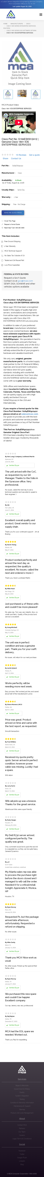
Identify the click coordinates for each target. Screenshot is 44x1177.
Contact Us (16, 158)
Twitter (22, 1154)
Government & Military (22, 1089)
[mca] (22, 1069)
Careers (22, 1135)
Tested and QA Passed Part (14, 260)
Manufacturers (17, 24)
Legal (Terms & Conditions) (22, 1139)
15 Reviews (21, 154)
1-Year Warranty (10, 246)
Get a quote (34, 154)
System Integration (22, 1096)
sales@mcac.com (29, 414)
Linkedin (22, 1161)
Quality (22, 1092)
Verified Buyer (13, 465)
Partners (22, 1128)
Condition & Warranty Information (22, 1103)
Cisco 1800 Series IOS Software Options (21, 30)
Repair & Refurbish (22, 1085)
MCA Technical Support (13, 251)
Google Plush (22, 1158)
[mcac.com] (10, 14)
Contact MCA (22, 1125)
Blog (22, 1164)
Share (5, 158)
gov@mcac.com (25, 281)
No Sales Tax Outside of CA (14, 255)
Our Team (22, 1132)
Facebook (22, 1151)
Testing (22, 1099)
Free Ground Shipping (12, 241)
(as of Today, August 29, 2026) (13, 183)
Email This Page (10, 221)
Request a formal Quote (12, 224)
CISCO (28, 24)
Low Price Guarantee (12, 265)
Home (5, 24)
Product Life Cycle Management (22, 1113)
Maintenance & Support (22, 1106)
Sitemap (22, 1109)
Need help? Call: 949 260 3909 (14, 228)
